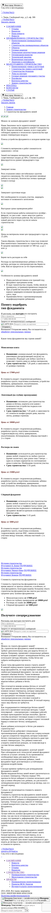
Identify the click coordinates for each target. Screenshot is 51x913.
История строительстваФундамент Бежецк (11, 574)
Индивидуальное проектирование (27, 886)
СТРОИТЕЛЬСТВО (15, 872)
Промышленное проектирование (26, 882)
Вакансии (16, 31)
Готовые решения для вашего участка (28, 76)
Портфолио (17, 78)
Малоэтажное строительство (24, 877)
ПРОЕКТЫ (11, 879)
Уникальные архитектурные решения (28, 52)
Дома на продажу (19, 73)
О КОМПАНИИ (13, 860)
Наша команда (18, 33)
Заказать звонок (8, 22)
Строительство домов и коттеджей (27, 69)
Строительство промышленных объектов (30, 45)
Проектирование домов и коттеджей (28, 66)
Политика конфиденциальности (15, 896)
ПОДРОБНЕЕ (26, 566)
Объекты (15, 48)
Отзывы (15, 29)
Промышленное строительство (25, 875)
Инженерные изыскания (22, 59)
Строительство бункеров (23, 71)
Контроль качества (20, 81)
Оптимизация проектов (22, 55)
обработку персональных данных (16, 332)
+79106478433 (7, 849)
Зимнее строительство (21, 83)
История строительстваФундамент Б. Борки (11, 564)
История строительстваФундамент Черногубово (12, 569)
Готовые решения (19, 50)
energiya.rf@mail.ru (9, 851)
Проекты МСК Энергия (22, 884)
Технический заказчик (22, 57)
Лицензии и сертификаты (23, 62)
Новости (15, 36)
